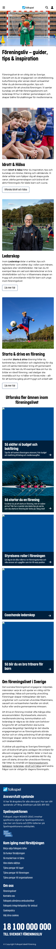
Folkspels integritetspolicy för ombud (20, 906)
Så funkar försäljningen (14, 853)
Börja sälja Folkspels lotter (15, 849)
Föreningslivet (9, 891)
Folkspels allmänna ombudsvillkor (18, 901)
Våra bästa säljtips (11, 863)
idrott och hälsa (33, 766)
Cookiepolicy (9, 911)
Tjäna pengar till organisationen (18, 878)
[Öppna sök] (46, 7)
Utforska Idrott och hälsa (15, 190)
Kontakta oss (9, 896)
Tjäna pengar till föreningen (16, 873)
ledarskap (18, 766)
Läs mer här (9, 288)
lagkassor (7, 766)
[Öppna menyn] (3, 7)
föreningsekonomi (38, 763)
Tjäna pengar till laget (13, 868)
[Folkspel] (28, 7)
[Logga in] (52, 7)
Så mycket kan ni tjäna (13, 858)
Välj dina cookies (11, 915)
